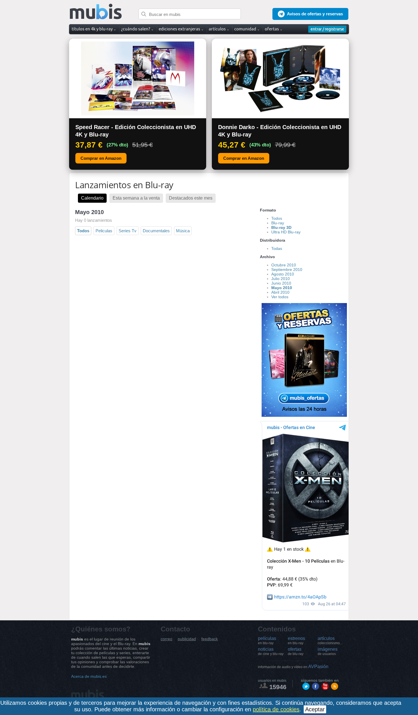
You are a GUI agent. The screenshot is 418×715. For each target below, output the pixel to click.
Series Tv (127, 230)
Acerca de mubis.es (89, 676)
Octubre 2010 (283, 265)
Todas (276, 248)
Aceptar (315, 709)
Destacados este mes (190, 198)
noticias (271, 651)
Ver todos (279, 297)
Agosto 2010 (282, 274)
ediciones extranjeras (179, 28)
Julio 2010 (280, 278)
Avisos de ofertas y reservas (315, 13)
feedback (209, 639)
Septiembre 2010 (286, 269)
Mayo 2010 (281, 287)
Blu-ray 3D (281, 227)
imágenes (328, 651)
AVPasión (293, 666)
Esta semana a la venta (136, 198)
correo (166, 639)
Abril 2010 (280, 292)
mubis (96, 12)
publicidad (187, 639)
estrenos (296, 640)
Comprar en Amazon (100, 158)
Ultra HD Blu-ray (286, 232)
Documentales (156, 230)
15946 (277, 687)
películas (267, 640)
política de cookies (276, 709)
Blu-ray (277, 223)
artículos (330, 640)
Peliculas (104, 230)
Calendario (92, 198)
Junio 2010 (281, 283)
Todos (83, 230)
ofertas (295, 651)
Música (183, 230)
